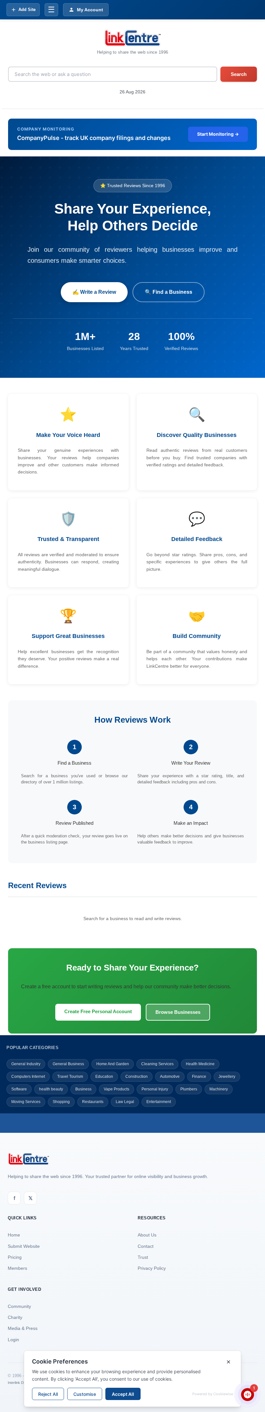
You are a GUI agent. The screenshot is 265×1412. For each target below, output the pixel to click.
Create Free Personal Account (98, 1011)
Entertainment (158, 1101)
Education (104, 1076)
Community (19, 1306)
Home (14, 1234)
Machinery (218, 1089)
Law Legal (125, 1101)
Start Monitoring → (218, 134)
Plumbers (188, 1089)
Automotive (170, 1076)
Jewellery (226, 1076)
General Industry (25, 1064)
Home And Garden (112, 1064)
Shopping (61, 1101)
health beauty (51, 1089)
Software (19, 1089)
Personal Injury (155, 1089)
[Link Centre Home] (132, 38)
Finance (199, 1076)
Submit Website (24, 1246)
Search (239, 74)
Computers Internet (28, 1076)
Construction (136, 1076)
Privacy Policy (152, 1268)
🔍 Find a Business (168, 292)
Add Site (27, 9)
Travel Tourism (70, 1076)
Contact (146, 1246)
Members (17, 1268)
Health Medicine (200, 1064)
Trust (143, 1257)
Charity (15, 1317)
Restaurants (92, 1101)
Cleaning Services (157, 1064)
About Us (147, 1234)
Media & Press (22, 1328)
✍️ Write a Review (94, 292)
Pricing (15, 1257)
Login (13, 1339)
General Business (68, 1064)
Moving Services (25, 1101)
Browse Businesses (177, 1012)
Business (83, 1089)
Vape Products (116, 1089)
